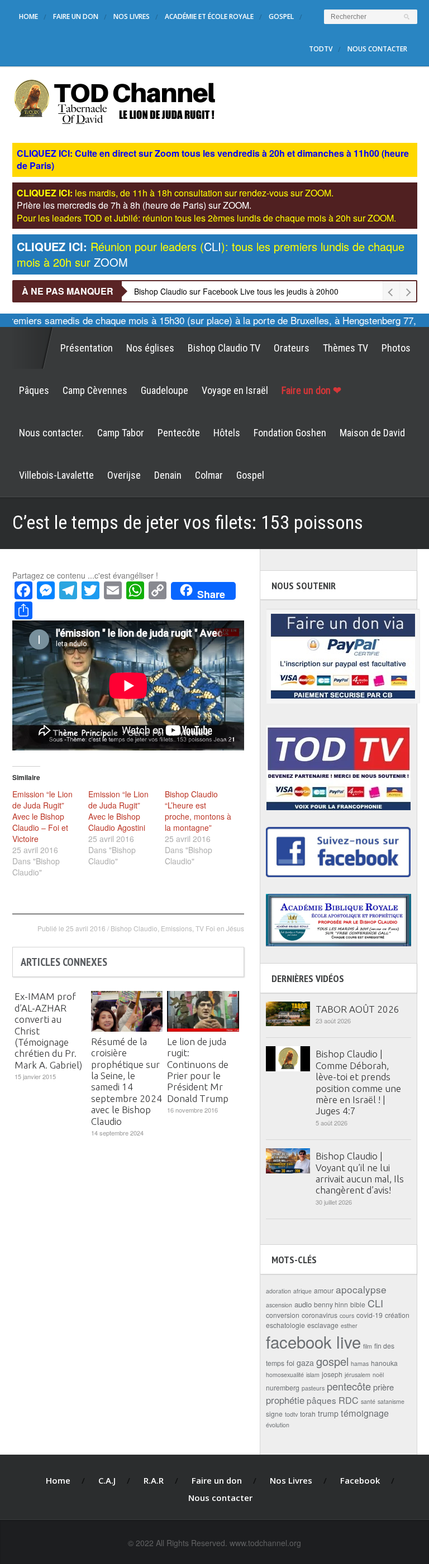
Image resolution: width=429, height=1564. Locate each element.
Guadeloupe (164, 390)
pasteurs (313, 1388)
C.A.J (107, 1480)
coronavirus (319, 1315)
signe (274, 1413)
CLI (375, 1303)
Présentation (86, 348)
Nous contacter (377, 49)
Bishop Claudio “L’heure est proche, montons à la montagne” (198, 810)
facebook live (313, 1341)
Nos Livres (131, 16)
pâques (321, 1400)
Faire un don (75, 16)
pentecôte (349, 1386)
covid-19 (369, 1315)
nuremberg (282, 1387)
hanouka (384, 1363)
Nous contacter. (51, 433)
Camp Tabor (120, 433)
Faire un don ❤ (311, 390)
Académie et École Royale (209, 16)
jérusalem (357, 1374)
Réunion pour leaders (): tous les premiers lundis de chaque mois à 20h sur (210, 254)
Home (28, 16)
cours (347, 1315)
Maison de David (372, 433)
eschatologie (285, 1325)
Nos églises (150, 348)
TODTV (320, 49)
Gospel (281, 16)
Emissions (176, 928)
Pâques (34, 390)
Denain (168, 475)
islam (313, 1374)
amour (323, 1290)
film (367, 1346)
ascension (279, 1305)
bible (357, 1304)
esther (349, 1325)
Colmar (209, 475)
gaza (305, 1362)
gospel (332, 1361)
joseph (332, 1374)
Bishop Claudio (134, 928)
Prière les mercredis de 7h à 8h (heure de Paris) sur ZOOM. (134, 205)
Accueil (33, 348)
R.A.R (154, 1480)
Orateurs (291, 348)
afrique (302, 1291)
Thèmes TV (345, 348)
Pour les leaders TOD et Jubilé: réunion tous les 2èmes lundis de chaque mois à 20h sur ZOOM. (206, 217)
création (397, 1315)
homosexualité (285, 1374)
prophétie (285, 1400)
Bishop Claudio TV (224, 348)
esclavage (323, 1325)
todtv (291, 1414)
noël (378, 1374)
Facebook (360, 1480)
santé (368, 1401)
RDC (349, 1400)
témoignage (365, 1412)
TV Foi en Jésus (220, 928)
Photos (396, 348)
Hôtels (226, 433)
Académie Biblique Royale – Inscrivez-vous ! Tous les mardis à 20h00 (257, 291)
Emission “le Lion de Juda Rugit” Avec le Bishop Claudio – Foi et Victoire (42, 816)
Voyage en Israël (235, 390)
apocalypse (361, 1289)
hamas (360, 1363)
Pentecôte (179, 433)
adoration (278, 1291)
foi (290, 1363)
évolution (277, 1425)
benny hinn (331, 1304)
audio (303, 1304)
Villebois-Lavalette (56, 475)
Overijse (124, 475)
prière (383, 1387)
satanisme (391, 1401)
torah (308, 1413)
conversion (282, 1315)
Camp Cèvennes (95, 390)
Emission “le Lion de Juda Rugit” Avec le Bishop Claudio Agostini (118, 810)
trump (328, 1413)
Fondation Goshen (290, 433)
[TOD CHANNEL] (114, 100)
